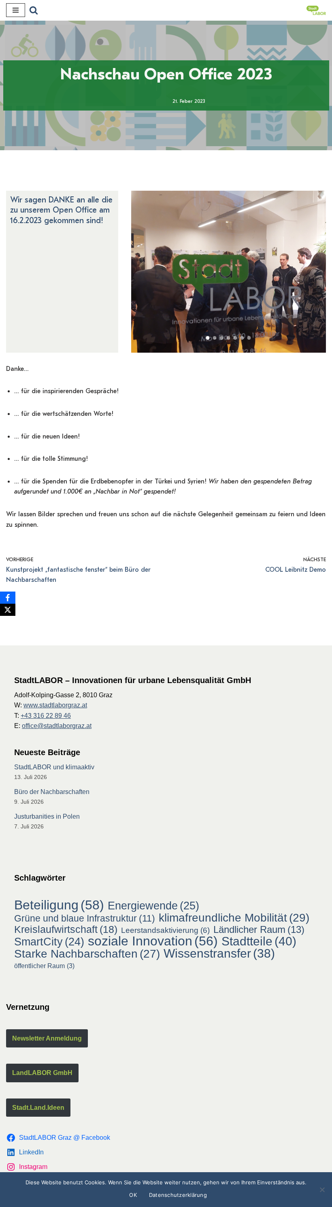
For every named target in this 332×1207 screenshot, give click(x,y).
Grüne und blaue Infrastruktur (84, 918)
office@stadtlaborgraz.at (57, 725)
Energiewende (153, 905)
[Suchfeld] (33, 10)
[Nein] (322, 1190)
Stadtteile (258, 941)
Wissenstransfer (219, 953)
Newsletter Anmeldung (47, 1038)
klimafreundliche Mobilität (234, 918)
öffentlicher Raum (44, 965)
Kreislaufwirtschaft (65, 929)
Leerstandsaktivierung (165, 930)
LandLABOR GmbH (42, 1072)
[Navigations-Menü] (15, 10)
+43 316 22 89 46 (46, 715)
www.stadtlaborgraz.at (55, 705)
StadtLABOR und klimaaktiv (54, 767)
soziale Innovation (153, 941)
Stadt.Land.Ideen (38, 1107)
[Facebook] (7, 598)
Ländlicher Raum (258, 930)
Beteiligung (59, 905)
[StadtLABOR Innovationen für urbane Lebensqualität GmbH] (316, 10)
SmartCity (49, 942)
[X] (7, 610)
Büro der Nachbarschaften (51, 791)
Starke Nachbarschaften (87, 954)
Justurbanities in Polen (47, 816)
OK (133, 1195)
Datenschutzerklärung (178, 1195)
